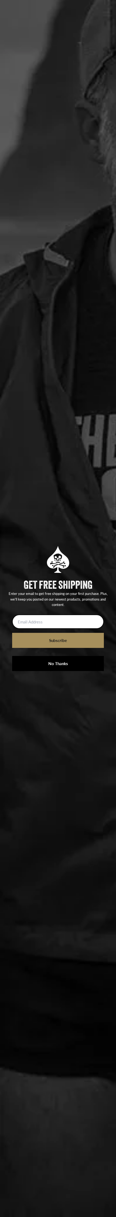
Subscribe (58, 640)
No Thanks (58, 663)
